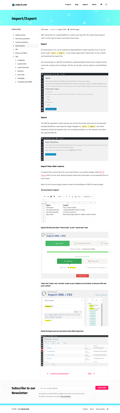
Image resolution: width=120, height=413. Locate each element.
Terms (92, 409)
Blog (76, 4)
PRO (16, 57)
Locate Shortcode (23, 67)
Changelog (20, 78)
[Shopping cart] (101, 4)
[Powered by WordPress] (107, 409)
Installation (21, 60)
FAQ (16, 49)
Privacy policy (100, 409)
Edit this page (74, 29)
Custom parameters (21, 42)
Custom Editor (22, 64)
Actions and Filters (21, 53)
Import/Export (20, 46)
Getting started (20, 35)
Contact (85, 409)
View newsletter (66, 396)
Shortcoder (24, 15)
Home (13, 15)
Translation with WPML (24, 82)
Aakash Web (19, 4)
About (94, 4)
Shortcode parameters (22, 38)
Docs (18, 15)
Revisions (20, 71)
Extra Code (20, 75)
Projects (68, 4)
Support (85, 4)
